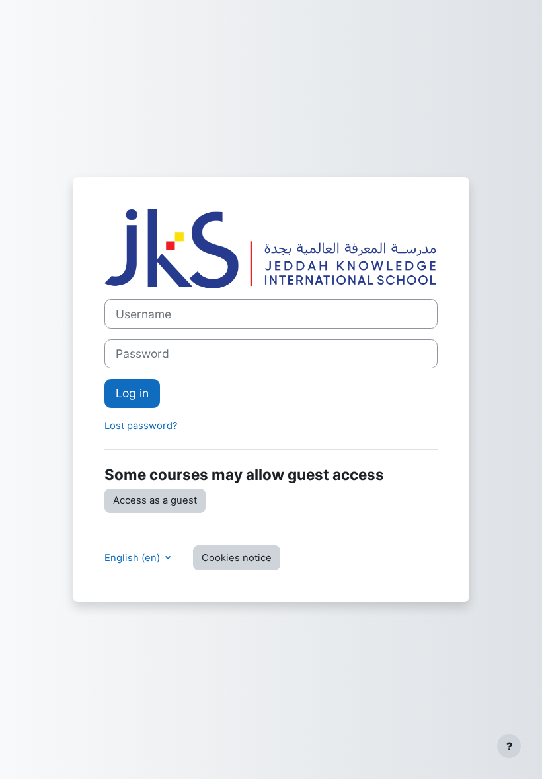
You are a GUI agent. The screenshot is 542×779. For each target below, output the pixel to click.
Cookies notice (237, 558)
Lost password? (141, 426)
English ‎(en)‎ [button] (133, 558)
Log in (132, 393)
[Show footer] (509, 746)
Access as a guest (155, 500)
